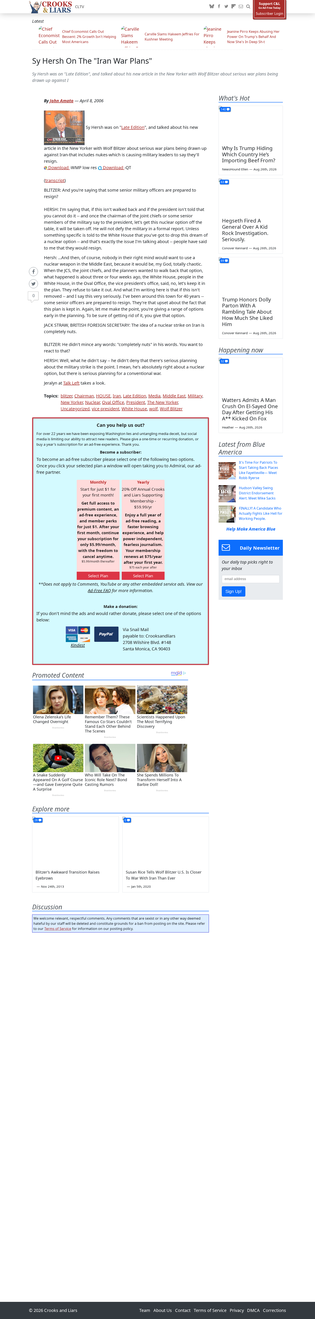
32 (222, 361)
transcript (54, 180)
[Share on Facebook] (33, 271)
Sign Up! (233, 591)
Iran (117, 396)
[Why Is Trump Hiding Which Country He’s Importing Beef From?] (251, 124)
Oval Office (113, 402)
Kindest (78, 645)
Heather (228, 427)
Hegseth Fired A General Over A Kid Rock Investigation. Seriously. (245, 229)
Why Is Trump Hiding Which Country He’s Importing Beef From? (248, 154)
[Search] (248, 6)
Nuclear (92, 402)
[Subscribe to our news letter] (240, 6)
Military (195, 396)
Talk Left (71, 383)
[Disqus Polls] (120, 991)
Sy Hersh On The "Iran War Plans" (92, 61)
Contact (182, 1310)
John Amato (62, 101)
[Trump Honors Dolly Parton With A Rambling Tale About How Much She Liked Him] (251, 275)
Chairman (84, 396)
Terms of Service (57, 928)
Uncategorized (75, 409)
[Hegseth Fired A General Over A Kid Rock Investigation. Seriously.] (251, 197)
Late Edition (132, 127)
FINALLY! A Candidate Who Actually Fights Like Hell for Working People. (260, 513)
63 (222, 182)
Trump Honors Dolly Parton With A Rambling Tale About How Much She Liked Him (247, 312)
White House (134, 409)
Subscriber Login (269, 14)
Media (154, 396)
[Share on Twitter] (33, 283)
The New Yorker (162, 402)
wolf (153, 409)
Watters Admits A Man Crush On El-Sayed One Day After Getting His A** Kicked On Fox (250, 409)
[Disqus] (120, 1105)
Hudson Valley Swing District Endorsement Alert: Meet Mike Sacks (257, 493)
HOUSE (103, 396)
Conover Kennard (235, 248)
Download (58, 167)
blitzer (66, 396)
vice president (105, 409)
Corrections (274, 1310)
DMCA (253, 1310)
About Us (162, 1310)
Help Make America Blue (250, 529)
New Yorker (72, 402)
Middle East (174, 396)
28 (36, 820)
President (135, 402)
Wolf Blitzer (171, 409)
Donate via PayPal (106, 634)
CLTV (79, 6)
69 (222, 261)
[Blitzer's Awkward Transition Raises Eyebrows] (75, 841)
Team (144, 1310)
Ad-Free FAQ (99, 590)
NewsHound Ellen (235, 169)
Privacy (237, 1310)
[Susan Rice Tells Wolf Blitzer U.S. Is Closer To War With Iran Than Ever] (166, 841)
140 (223, 109)
